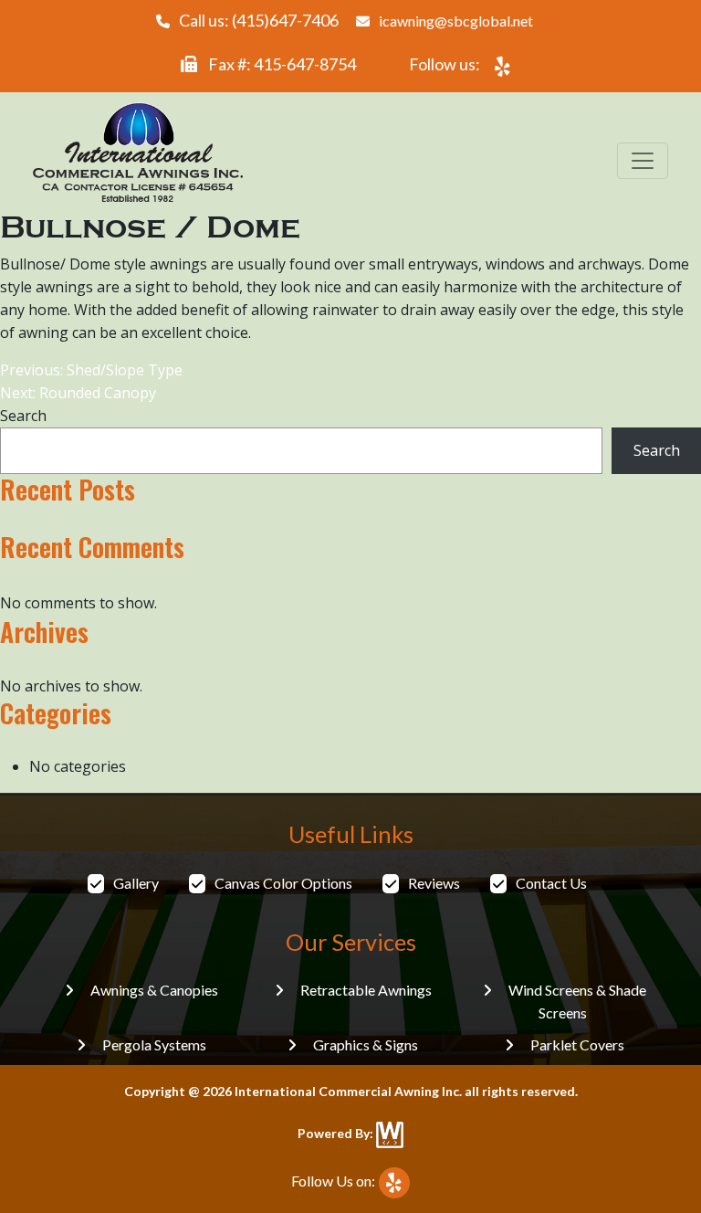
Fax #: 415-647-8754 (280, 64)
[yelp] (499, 66)
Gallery (136, 882)
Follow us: (444, 64)
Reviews (434, 882)
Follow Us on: (333, 1180)
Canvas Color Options (283, 882)
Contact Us (551, 882)
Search (23, 416)
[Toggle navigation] (642, 160)
